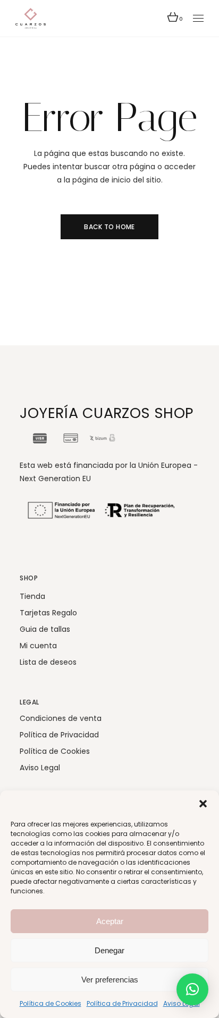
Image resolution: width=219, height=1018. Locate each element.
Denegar (109, 950)
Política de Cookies (50, 1003)
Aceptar (109, 921)
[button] (203, 803)
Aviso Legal (181, 1003)
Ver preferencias (109, 979)
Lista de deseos (48, 662)
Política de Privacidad (122, 1003)
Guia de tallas (45, 629)
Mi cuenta (38, 645)
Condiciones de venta (61, 718)
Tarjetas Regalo (48, 612)
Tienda (32, 596)
